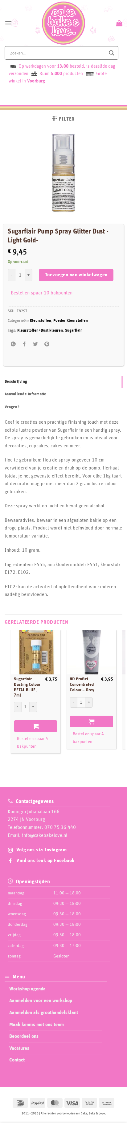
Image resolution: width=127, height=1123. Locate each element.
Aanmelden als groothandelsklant (43, 1012)
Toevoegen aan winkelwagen (76, 275)
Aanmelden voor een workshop (40, 1000)
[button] (8, 22)
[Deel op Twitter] (36, 344)
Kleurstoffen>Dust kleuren (40, 331)
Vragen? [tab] (12, 407)
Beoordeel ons (24, 1036)
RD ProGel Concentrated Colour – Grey (82, 684)
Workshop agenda (27, 988)
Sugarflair (73, 331)
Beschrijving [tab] (16, 382)
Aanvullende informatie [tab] (26, 394)
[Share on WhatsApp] (13, 344)
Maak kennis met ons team (36, 1024)
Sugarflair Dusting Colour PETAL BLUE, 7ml (27, 687)
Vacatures (19, 1048)
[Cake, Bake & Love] (63, 23)
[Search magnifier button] (111, 53)
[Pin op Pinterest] (47, 344)
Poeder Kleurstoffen (70, 321)
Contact (17, 1059)
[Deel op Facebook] (24, 344)
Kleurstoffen (40, 321)
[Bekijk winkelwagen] (118, 23)
